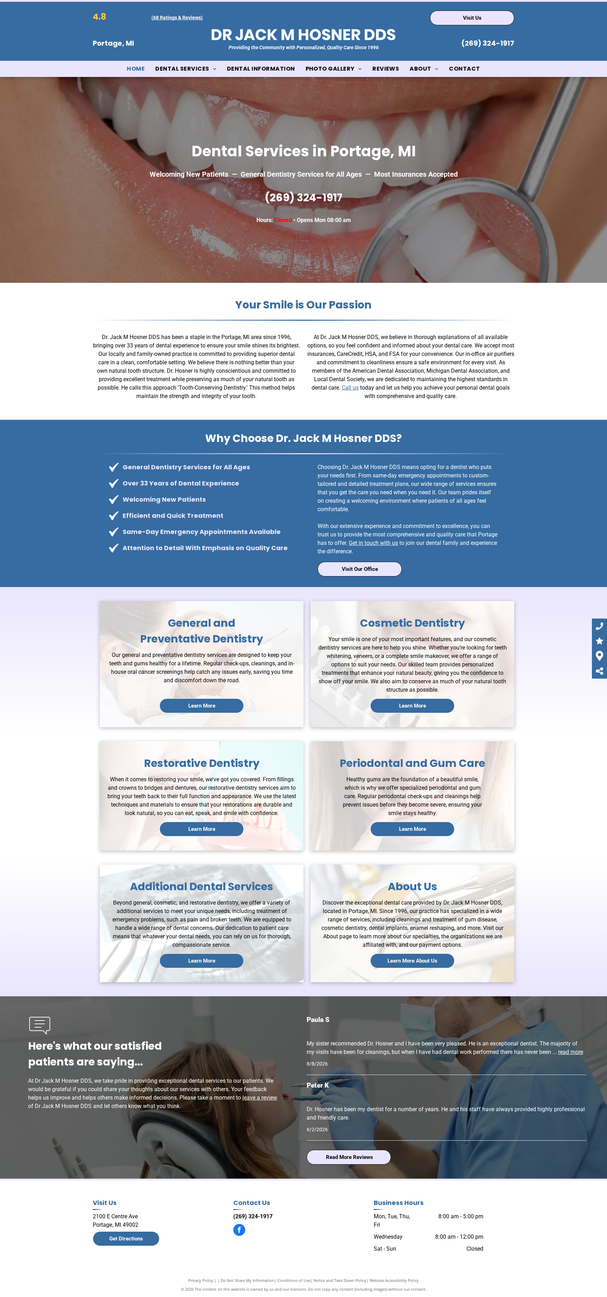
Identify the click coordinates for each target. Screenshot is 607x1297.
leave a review (259, 1097)
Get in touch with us (373, 543)
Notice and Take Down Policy (339, 1280)
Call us (350, 387)
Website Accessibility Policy (394, 1280)
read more (570, 1052)
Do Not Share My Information (247, 1280)
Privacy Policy (200, 1280)
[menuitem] (136, 69)
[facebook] (239, 1231)
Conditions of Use (294, 1280)
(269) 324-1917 (487, 43)
